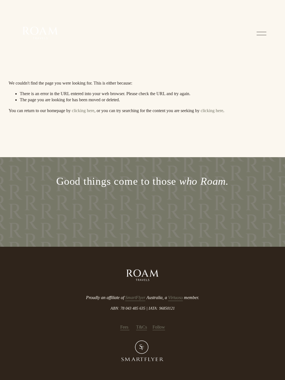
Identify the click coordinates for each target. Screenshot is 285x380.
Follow (159, 327)
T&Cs (141, 327)
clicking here (83, 110)
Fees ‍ (124, 327)
